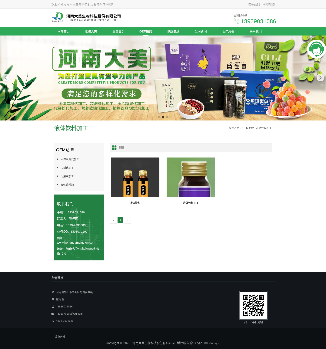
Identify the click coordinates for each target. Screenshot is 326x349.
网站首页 (64, 31)
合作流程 (228, 31)
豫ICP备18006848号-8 (205, 343)
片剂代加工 (67, 167)
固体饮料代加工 (70, 159)
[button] (159, 117)
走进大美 (91, 31)
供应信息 (173, 31)
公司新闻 (201, 31)
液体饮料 (135, 203)
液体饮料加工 (264, 128)
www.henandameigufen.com (76, 242)
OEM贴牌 (145, 31)
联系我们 (254, 4)
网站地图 (269, 4)
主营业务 (118, 31)
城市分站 (60, 336)
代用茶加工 (67, 176)
